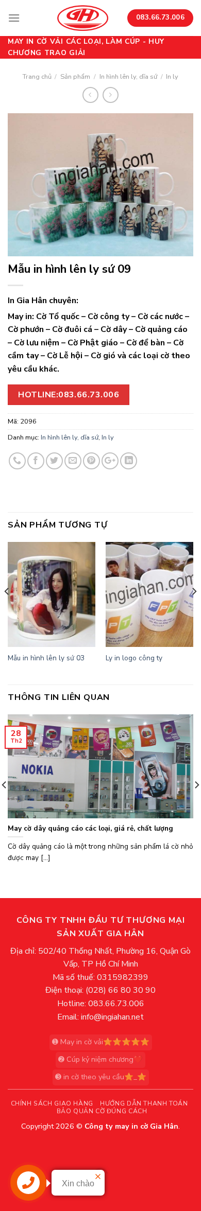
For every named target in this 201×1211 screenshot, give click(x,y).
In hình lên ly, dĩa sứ (128, 76)
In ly (172, 76)
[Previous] (7, 612)
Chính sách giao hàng (52, 1103)
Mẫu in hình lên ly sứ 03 (46, 658)
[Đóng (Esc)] (10, 1150)
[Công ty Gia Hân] (82, 18)
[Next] (194, 612)
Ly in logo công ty (134, 658)
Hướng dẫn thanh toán (144, 1103)
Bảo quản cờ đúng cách (102, 1111)
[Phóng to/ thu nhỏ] (40, 1150)
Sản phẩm (75, 76)
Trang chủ (37, 76)
